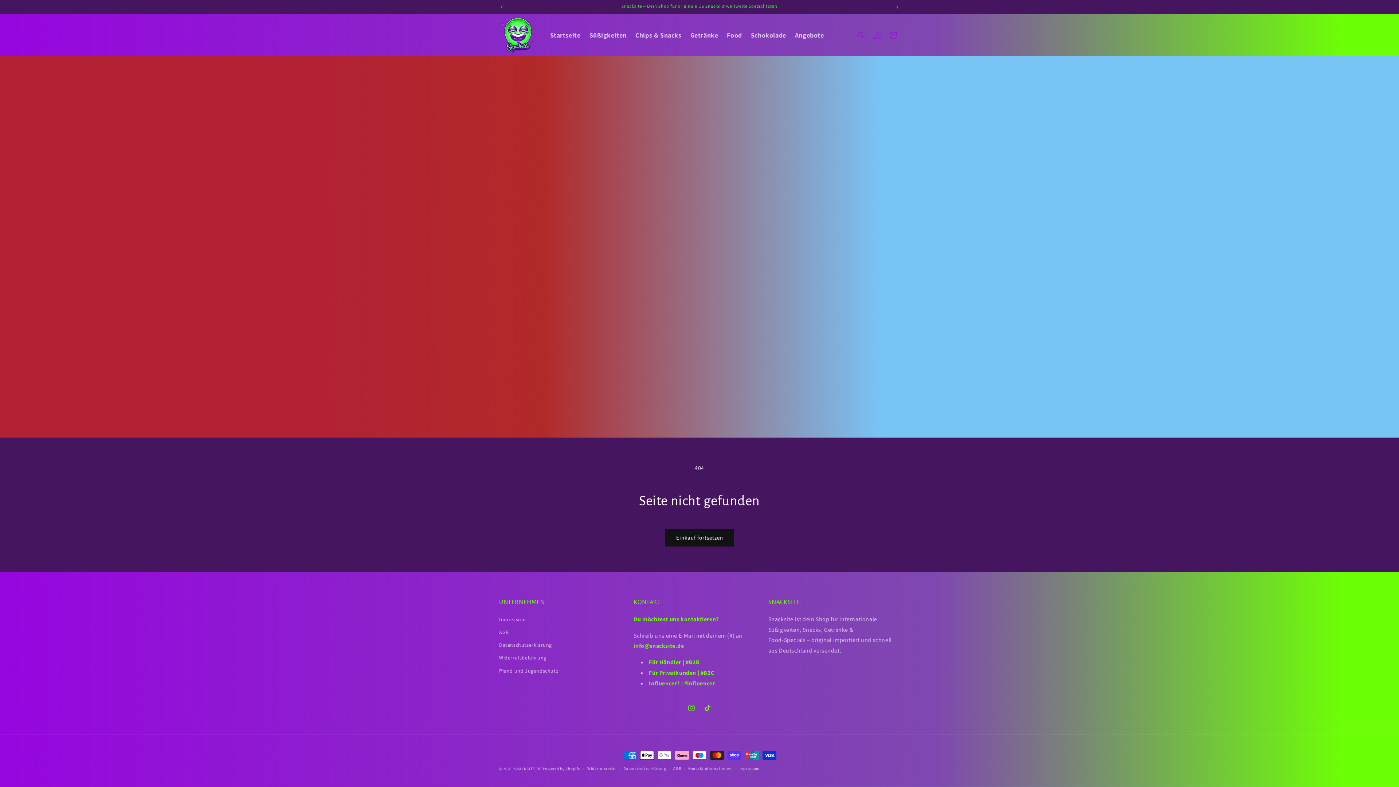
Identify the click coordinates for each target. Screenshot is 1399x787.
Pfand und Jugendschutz (528, 670)
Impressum (512, 619)
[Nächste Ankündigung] (897, 7)
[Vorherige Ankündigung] (502, 7)
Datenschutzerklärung (525, 645)
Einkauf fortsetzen (699, 537)
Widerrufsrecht (601, 768)
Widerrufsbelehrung (522, 657)
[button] (861, 35)
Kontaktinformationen (709, 768)
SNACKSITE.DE (528, 768)
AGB (504, 632)
